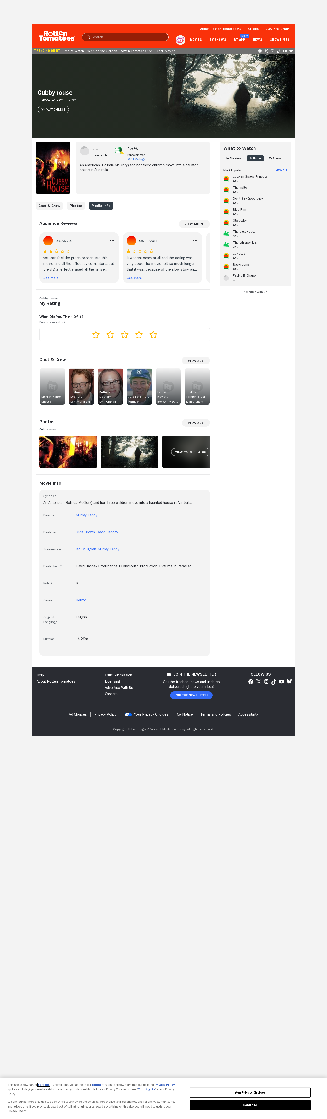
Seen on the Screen (102, 51)
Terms (96, 1084)
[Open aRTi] (180, 40)
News (257, 40)
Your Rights (146, 1089)
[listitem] (255, 178)
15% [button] (132, 148)
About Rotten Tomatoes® (220, 28)
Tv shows (218, 40)
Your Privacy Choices (151, 714)
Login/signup (277, 28)
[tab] (233, 158)
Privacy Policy (165, 1084)
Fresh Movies (165, 51)
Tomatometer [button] (101, 155)
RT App (239, 40)
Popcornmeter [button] (136, 154)
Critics (253, 28)
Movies (196, 40)
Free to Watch (73, 51)
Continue (250, 1105)
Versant (43, 1084)
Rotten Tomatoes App (136, 51)
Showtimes (279, 40)
